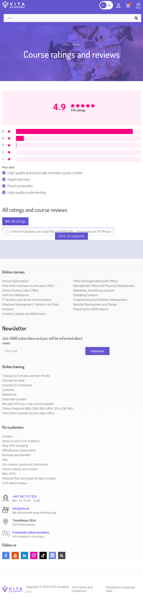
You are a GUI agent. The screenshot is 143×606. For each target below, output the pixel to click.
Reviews (76, 44)
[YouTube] (15, 555)
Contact (7, 436)
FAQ (5, 460)
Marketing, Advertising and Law (93, 290)
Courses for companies (17, 385)
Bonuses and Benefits (16, 455)
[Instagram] (33, 555)
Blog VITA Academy (15, 446)
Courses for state (13, 380)
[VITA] (13, 5)
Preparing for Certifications (90, 309)
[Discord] (52, 555)
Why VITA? (9, 474)
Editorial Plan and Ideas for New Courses (28, 478)
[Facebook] (5, 555)
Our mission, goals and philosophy (25, 464)
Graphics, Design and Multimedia (24, 314)
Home (66, 44)
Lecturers (8, 390)
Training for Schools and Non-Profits (26, 376)
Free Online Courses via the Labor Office (28, 286)
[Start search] (137, 18)
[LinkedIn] (24, 555)
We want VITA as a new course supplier (28, 404)
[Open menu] (139, 6)
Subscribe (97, 351)
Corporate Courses (14, 399)
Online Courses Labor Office (20, 290)
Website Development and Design (95, 304)
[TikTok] (43, 555)
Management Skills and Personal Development (103, 286)
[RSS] (61, 555)
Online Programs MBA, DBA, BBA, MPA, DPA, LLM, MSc (37, 408)
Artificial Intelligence (15, 295)
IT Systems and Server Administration (26, 300)
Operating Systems (85, 295)
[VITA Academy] (12, 589)
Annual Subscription (15, 281)
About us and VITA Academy (21, 441)
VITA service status (14, 483)
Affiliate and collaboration (19, 450)
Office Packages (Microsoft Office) (95, 281)
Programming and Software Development (100, 300)
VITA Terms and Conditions (82, 589)
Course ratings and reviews (20, 469)
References (9, 394)
